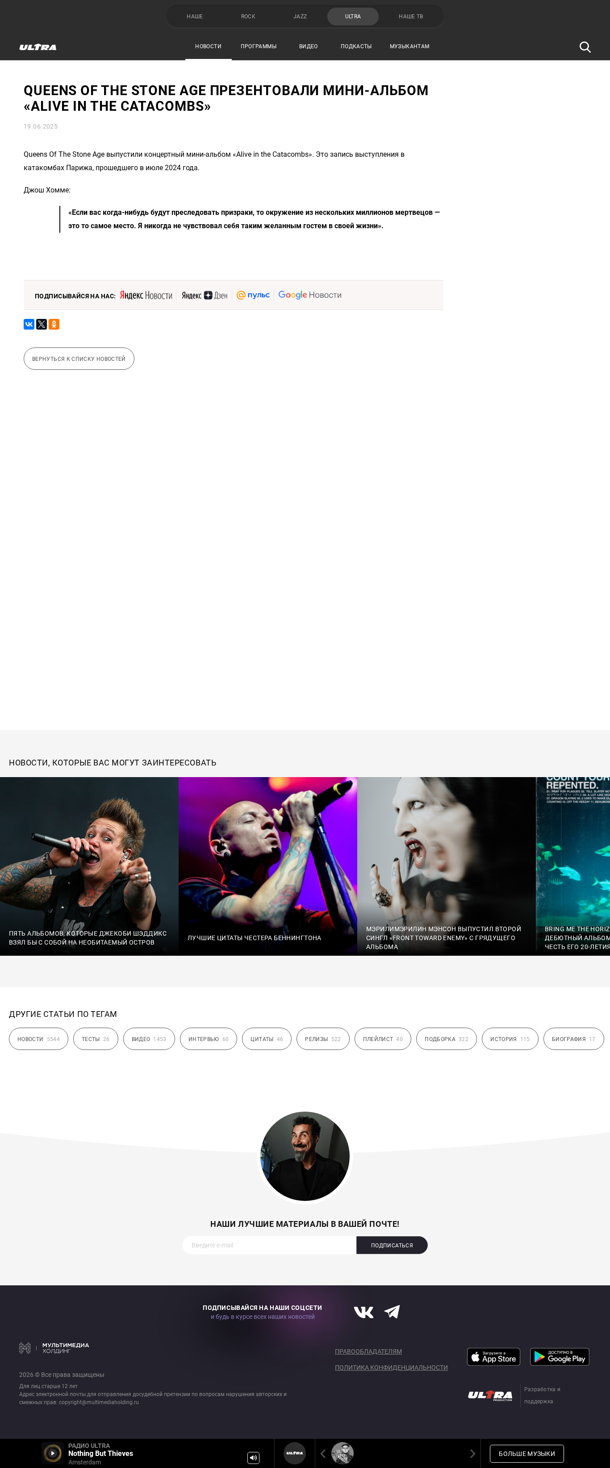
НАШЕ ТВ (411, 16)
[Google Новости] (310, 295)
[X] (41, 324)
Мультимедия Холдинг (54, 1348)
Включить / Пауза (53, 1453)
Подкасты (356, 46)
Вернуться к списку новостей (79, 359)
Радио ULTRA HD (342, 1453)
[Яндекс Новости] (146, 295)
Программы (258, 46)
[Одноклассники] (54, 324)
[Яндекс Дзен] (204, 295)
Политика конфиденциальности (391, 1367)
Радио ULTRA (295, 1453)
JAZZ (300, 16)
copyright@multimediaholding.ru (99, 1402)
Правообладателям (368, 1351)
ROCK (248, 16)
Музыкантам (410, 46)
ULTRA (353, 16)
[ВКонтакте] (29, 324)
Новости (208, 46)
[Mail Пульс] (253, 295)
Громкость (253, 1458)
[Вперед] (471, 1453)
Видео (308, 46)
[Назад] (325, 1453)
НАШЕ (195, 16)
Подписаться (392, 1245)
